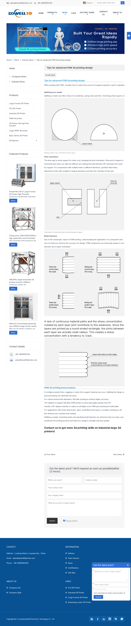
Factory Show (87, 13)
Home (41, 13)
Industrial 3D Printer (17, 113)
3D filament (13, 141)
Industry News (28, 60)
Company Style (15, 593)
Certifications (73, 568)
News (65, 13)
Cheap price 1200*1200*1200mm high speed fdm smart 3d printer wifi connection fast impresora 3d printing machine (22, 238)
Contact (11, 547)
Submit (98, 597)
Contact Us (103, 13)
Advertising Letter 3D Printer (79, 602)
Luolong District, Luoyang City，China (30, 553)
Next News (117, 454)
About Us (117, 13)
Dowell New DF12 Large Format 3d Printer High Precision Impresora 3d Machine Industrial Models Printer (22, 194)
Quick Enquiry (127, 565)
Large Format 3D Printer (19, 103)
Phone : (10, 563)
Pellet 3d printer (15, 118)
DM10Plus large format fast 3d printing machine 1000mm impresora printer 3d (21, 282)
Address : (10, 553)
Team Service (73, 558)
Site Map (71, 573)
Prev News (49, 454)
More (13, 201)
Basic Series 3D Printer (18, 136)
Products (52, 13)
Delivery (71, 553)
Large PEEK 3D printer (18, 131)
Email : (9, 558)
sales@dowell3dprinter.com (21, 3)
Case (73, 13)
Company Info (14, 588)
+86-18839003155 (44, 3)
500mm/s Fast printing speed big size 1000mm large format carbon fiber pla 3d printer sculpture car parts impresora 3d (23, 326)
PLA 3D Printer (15, 108)
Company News (19, 77)
